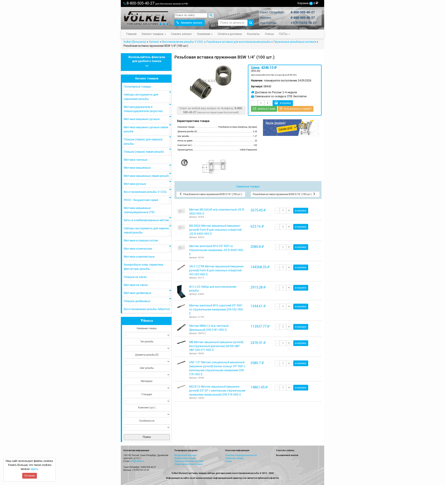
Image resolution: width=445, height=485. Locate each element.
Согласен (29, 475)
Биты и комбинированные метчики (147, 220)
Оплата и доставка (230, 34)
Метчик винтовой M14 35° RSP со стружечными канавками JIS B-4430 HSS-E (216, 250)
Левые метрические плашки (188, 464)
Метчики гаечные (135, 159)
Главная (131, 34)
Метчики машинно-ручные (142, 119)
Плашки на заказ (135, 277)
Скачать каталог (181, 34)
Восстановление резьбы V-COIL (183, 41)
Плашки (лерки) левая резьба (144, 151)
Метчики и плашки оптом (141, 240)
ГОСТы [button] (283, 34)
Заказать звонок (191, 22)
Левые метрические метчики (188, 461)
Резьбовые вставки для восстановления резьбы (238, 41)
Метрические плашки (185, 458)
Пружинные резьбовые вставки (294, 41)
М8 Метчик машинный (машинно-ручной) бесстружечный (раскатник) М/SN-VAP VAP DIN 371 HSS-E (216, 346)
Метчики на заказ (136, 285)
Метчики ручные (135, 184)
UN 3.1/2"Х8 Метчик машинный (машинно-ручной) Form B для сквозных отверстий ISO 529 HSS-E (216, 270)
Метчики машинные (137, 167)
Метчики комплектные (139, 256)
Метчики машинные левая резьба (146, 176)
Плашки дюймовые (137, 301)
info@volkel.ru (137, 461)
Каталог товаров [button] (153, 34)
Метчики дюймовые (137, 293)
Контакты (253, 34)
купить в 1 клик (266, 108)
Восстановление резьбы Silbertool (147, 309)
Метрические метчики (185, 455)
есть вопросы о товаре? (298, 108)
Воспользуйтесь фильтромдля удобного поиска (146, 59)
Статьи (269, 34)
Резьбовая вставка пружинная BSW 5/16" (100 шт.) (282, 194)
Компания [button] (204, 34)
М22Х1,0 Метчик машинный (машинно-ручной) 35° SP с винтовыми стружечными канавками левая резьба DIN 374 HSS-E (217, 390)
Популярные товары (137, 86)
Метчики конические (138, 248)
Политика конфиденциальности (241, 455)
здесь (34, 469)
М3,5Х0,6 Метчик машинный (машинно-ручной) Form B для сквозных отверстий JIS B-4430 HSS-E (215, 229)
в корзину (285, 103)
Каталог (154, 41)
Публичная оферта (234, 458)
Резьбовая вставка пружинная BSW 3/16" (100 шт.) (212, 194)
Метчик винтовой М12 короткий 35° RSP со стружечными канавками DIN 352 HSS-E (216, 309)
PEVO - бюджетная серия (141, 200)
